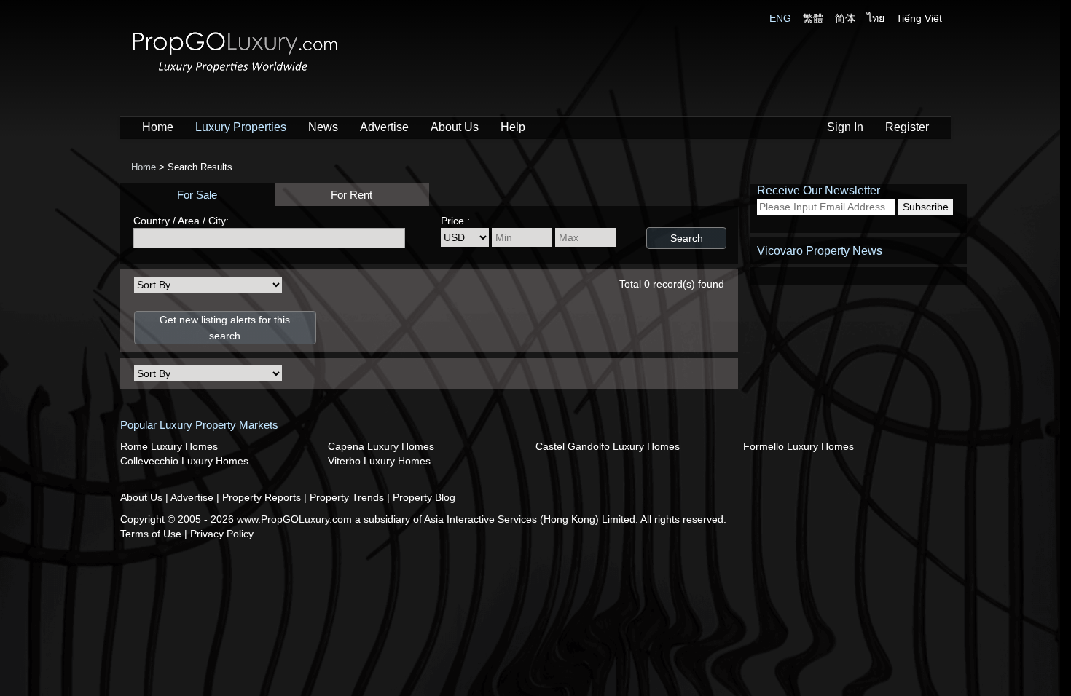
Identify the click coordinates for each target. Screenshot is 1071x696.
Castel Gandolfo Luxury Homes (608, 446)
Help (513, 127)
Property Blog (424, 497)
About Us (455, 127)
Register (907, 127)
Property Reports (263, 497)
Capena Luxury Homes (381, 446)
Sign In (845, 127)
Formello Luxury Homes (798, 446)
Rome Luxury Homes (169, 446)
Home (157, 127)
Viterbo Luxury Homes (379, 461)
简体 (845, 18)
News (323, 127)
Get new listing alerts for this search (225, 327)
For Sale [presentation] (197, 195)
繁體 (813, 18)
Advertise (384, 127)
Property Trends (348, 497)
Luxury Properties (240, 127)
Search (686, 238)
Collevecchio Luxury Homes (184, 461)
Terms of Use (152, 533)
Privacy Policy (222, 533)
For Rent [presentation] (351, 195)
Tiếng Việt (919, 18)
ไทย (875, 18)
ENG (780, 18)
